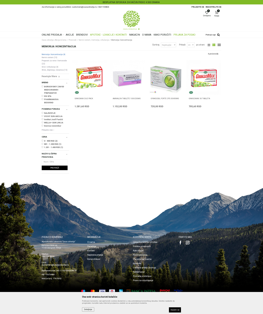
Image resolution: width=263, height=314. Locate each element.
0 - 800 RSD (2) (51, 141)
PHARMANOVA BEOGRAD (51, 101)
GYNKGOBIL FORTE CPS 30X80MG (165, 98)
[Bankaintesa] (141, 291)
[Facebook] (180, 242)
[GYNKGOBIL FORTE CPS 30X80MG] (165, 77)
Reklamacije (139, 272)
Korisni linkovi (93, 259)
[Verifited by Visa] (178, 291)
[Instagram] (187, 242)
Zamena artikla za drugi (144, 267)
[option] (131, 2)
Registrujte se (213, 7)
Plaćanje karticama (142, 259)
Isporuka (137, 263)
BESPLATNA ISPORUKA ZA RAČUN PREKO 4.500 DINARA (131, 2)
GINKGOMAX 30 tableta (199, 98)
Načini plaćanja (140, 255)
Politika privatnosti (142, 246)
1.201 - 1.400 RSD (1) (53, 147)
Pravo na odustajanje (143, 280)
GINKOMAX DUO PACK (84, 98)
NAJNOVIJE (49, 113)
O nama (91, 242)
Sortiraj (155, 44)
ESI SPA (47, 96)
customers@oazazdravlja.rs (55, 265)
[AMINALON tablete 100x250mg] (127, 77)
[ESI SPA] (77, 92)
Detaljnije (88, 309)
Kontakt (91, 250)
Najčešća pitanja (95, 255)
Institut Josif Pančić (53, 119)
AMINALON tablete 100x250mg (127, 98)
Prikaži (182, 44)
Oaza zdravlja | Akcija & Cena (54, 40)
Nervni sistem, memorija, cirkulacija (94, 40)
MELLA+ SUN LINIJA (53, 122)
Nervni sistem (49, 57)
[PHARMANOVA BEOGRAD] (153, 92)
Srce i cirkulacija (50, 67)
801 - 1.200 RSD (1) (52, 144)
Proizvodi (72, 40)
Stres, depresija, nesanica (54, 70)
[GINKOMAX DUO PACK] (89, 77)
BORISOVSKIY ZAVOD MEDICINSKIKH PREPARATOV (54, 89)
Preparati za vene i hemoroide (54, 62)
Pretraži (54, 168)
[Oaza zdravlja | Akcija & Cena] (131, 20)
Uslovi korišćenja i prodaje (145, 242)
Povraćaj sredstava (142, 276)
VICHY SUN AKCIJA (53, 116)
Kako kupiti (138, 250)
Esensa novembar (52, 126)
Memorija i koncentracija (53, 54)
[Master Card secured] (165, 291)
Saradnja (91, 246)
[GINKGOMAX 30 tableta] (203, 77)
